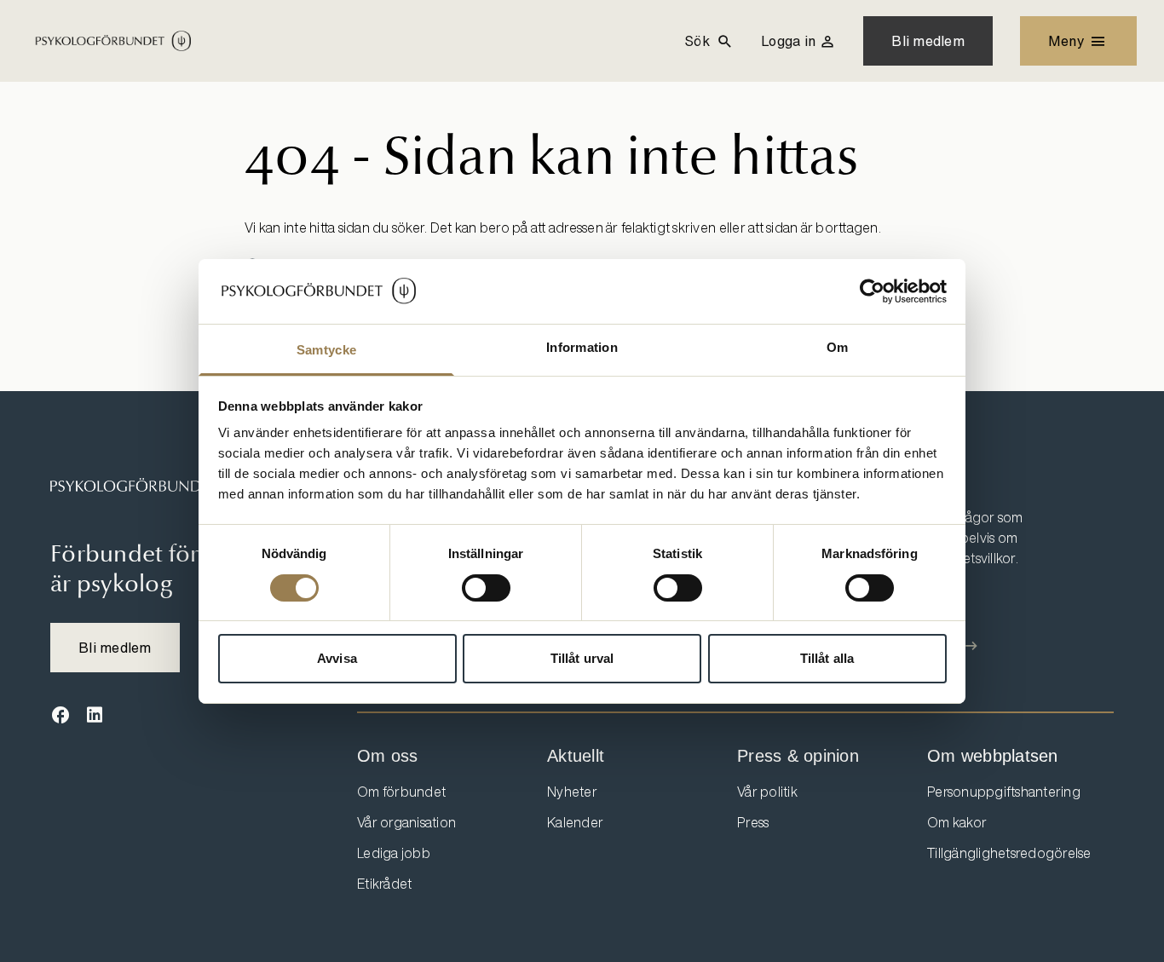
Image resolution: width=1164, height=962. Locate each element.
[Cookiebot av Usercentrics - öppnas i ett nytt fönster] (872, 291)
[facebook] (60, 715)
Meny (1066, 41)
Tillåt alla (827, 658)
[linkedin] (94, 715)
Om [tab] (838, 347)
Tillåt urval (582, 658)
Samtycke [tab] (326, 350)
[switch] (486, 588)
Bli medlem (928, 41)
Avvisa (337, 658)
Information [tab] (582, 347)
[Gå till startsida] (152, 485)
